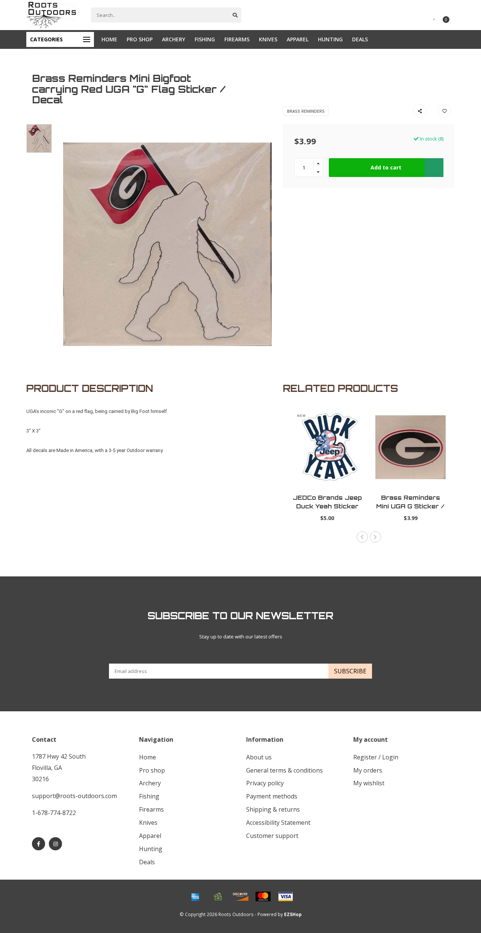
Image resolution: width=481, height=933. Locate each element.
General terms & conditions (284, 770)
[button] (362, 537)
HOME (109, 39)
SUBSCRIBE (350, 671)
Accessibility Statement (278, 822)
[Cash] (218, 896)
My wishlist (368, 783)
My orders (367, 770)
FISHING (205, 39)
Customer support (272, 836)
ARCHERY (173, 39)
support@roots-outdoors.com (74, 796)
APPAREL (298, 39)
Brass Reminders (306, 111)
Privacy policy (265, 783)
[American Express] (195, 896)
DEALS (360, 39)
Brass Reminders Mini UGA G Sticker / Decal (410, 506)
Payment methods (271, 796)
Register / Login (375, 757)
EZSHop (293, 914)
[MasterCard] (263, 896)
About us (259, 757)
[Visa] (285, 896)
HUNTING (330, 39)
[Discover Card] (240, 896)
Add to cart (386, 167)
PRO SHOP (140, 39)
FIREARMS (237, 39)
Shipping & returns (273, 809)
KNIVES (268, 39)
